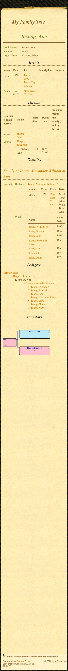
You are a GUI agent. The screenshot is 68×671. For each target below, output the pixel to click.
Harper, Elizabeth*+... (34, 351)
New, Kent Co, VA (29, 92)
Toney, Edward (37, 231)
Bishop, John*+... (34, 334)
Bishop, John (21, 135)
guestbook (52, 656)
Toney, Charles (36, 253)
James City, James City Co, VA (29, 80)
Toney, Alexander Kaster (44, 297)
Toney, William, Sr (38, 226)
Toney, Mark (35, 248)
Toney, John (35, 235)
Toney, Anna (35, 257)
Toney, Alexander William (41, 184)
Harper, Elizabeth (22, 142)
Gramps (20, 661)
